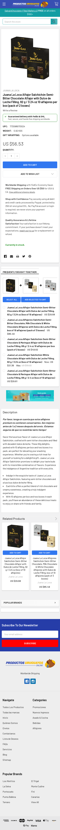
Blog (5, 754)
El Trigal (35, 781)
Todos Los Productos (13, 707)
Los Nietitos (9, 781)
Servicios (7, 749)
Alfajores (37, 728)
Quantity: (8, 149)
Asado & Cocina (40, 717)
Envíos (6, 728)
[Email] (11, 256)
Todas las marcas (11, 712)
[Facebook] (5, 256)
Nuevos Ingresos (41, 712)
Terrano (6, 802)
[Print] (17, 256)
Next (55, 518)
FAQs (5, 744)
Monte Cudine (37, 786)
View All (35, 802)
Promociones (39, 707)
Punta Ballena (9, 796)
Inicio (5, 717)
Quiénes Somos (10, 723)
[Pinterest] (29, 256)
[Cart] (56, 4)
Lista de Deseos (10, 738)
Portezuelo (8, 791)
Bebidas (36, 723)
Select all (11, 299)
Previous (52, 518)
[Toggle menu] (4, 4)
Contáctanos (9, 733)
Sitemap (7, 759)
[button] (30, 663)
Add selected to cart (35, 299)
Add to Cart (15, 553)
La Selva (7, 786)
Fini (33, 791)
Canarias (35, 796)
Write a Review (10, 110)
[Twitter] (23, 256)
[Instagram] (33, 681)
